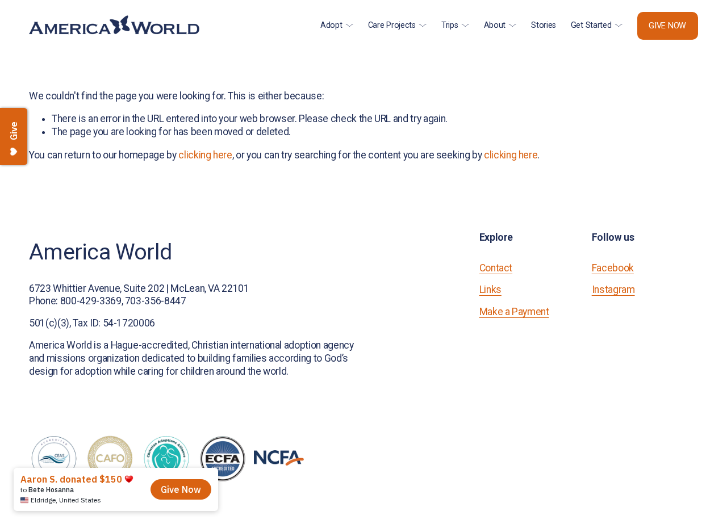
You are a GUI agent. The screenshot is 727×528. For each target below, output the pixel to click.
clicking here (205, 155)
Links (490, 289)
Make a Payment (514, 311)
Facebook (613, 268)
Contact (496, 268)
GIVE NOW (667, 26)
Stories (543, 25)
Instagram (613, 289)
